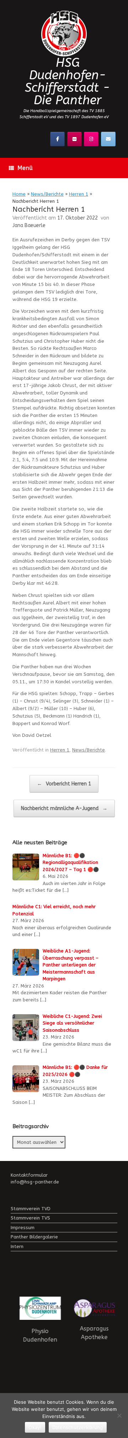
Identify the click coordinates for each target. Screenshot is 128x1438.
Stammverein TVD (30, 1208)
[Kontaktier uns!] (108, 139)
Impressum (22, 1227)
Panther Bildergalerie (34, 1237)
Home (19, 194)
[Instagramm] (91, 139)
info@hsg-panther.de (35, 1182)
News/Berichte (47, 194)
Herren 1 (78, 194)
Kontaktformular (29, 1175)
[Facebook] (57, 139)
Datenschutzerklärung (77, 1427)
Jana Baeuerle (29, 225)
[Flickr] (74, 139)
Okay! (34, 1427)
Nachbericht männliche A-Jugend (64, 808)
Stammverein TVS (30, 1218)
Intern (17, 1246)
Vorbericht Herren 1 (64, 784)
